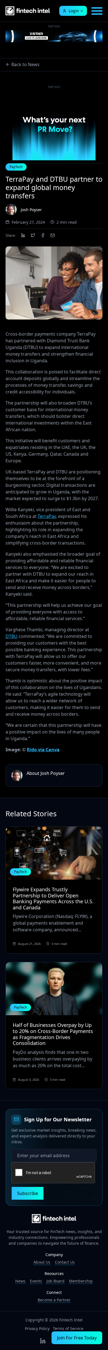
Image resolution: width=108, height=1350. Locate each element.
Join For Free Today (77, 1338)
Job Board (56, 1281)
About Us (42, 1262)
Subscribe (27, 1193)
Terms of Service (68, 1328)
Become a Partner (54, 1299)
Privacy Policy (37, 1328)
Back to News (25, 64)
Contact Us (65, 1262)
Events (36, 1281)
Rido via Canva (43, 750)
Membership (81, 1281)
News (20, 1281)
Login (74, 10)
